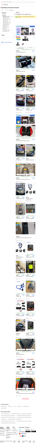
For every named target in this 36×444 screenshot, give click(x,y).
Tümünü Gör (32, 26)
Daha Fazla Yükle (25, 398)
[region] (25, 31)
